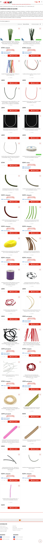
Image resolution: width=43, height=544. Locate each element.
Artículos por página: (35, 24)
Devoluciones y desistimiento (18, 528)
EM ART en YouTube (5, 539)
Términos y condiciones (4, 528)
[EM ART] (7, 2)
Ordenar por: (20, 24)
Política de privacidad (3, 527)
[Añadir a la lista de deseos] (19, 28)
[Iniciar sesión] (36, 2)
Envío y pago (15, 527)
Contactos (14, 526)
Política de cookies (3, 531)
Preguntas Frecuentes (16, 530)
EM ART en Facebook (6, 536)
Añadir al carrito (14, 55)
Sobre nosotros (3, 526)
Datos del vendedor (3, 530)
